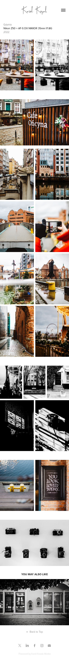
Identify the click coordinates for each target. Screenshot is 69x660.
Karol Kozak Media (41, 653)
